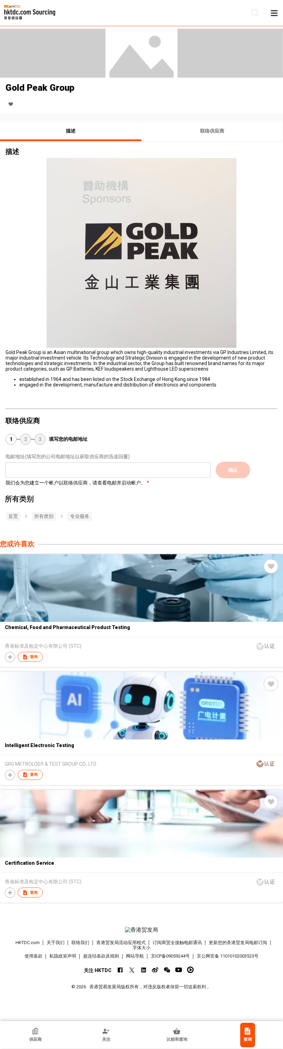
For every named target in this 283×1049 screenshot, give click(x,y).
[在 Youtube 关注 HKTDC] (178, 970)
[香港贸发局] (142, 930)
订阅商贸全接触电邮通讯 (177, 942)
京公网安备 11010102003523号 (227, 956)
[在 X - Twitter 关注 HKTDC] (131, 970)
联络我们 (80, 942)
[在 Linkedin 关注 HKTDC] (143, 970)
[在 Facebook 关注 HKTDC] (120, 970)
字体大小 (141, 947)
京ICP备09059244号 (170, 956)
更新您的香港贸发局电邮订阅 (238, 942)
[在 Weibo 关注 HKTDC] (155, 970)
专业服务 (79, 516)
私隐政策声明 (62, 956)
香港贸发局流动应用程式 (121, 942)
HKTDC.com (28, 942)
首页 (13, 516)
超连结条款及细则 (101, 956)
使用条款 (33, 956)
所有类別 (43, 516)
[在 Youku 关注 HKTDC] (190, 970)
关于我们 (56, 942)
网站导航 (135, 956)
